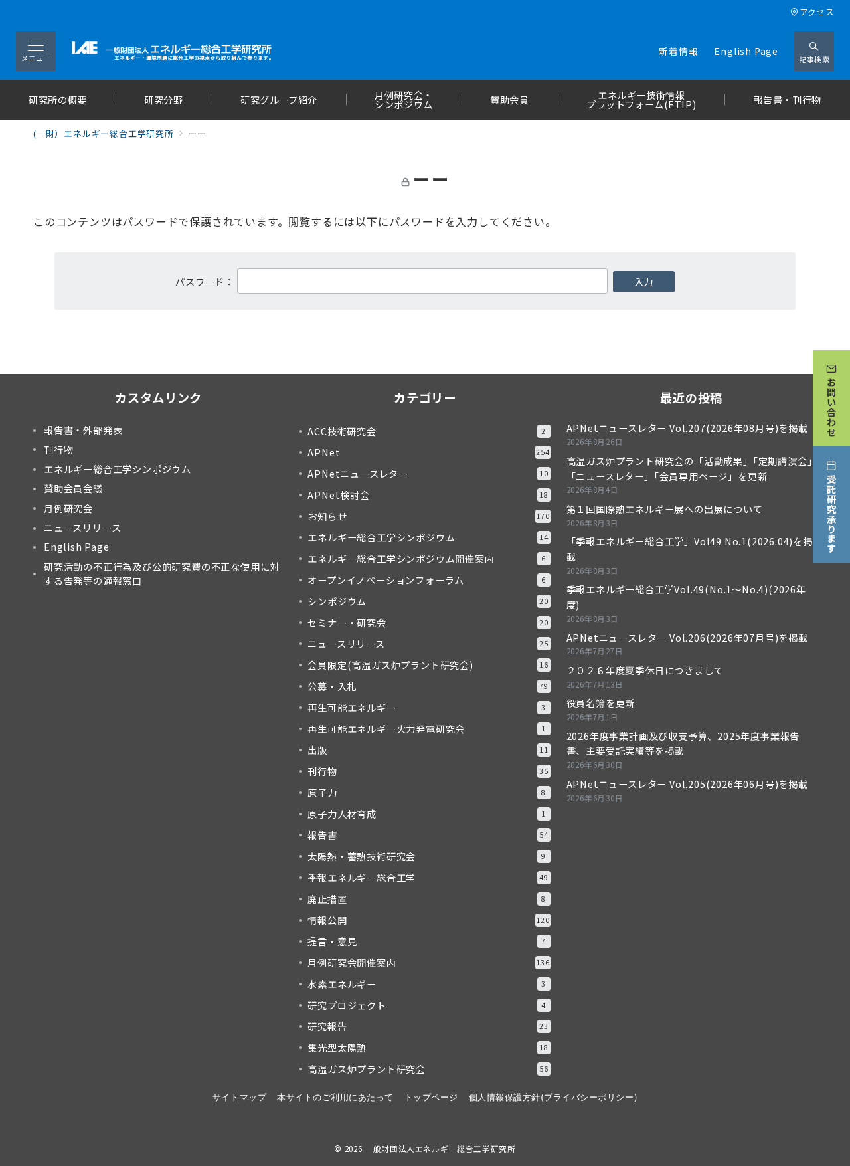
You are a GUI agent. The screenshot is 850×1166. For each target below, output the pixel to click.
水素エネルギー (426, 984)
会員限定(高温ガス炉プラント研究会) (427, 665)
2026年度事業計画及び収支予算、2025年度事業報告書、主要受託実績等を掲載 (683, 743)
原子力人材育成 (426, 814)
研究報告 (427, 1026)
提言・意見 (426, 941)
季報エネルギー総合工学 (427, 877)
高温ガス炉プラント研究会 (427, 1069)
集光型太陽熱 (427, 1047)
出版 (427, 750)
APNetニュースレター (427, 473)
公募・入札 (427, 686)
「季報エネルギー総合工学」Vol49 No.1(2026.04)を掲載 (689, 549)
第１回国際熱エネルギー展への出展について (664, 509)
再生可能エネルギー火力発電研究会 (426, 728)
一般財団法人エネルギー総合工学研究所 (440, 1148)
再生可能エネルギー (426, 707)
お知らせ (428, 516)
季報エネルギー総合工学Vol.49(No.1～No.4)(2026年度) (686, 597)
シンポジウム (427, 601)
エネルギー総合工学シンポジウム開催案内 (426, 558)
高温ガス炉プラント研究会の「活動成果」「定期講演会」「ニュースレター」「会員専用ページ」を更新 (689, 468)
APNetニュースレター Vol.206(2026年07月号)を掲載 (687, 637)
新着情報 (678, 51)
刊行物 (427, 771)
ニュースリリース (427, 643)
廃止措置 (426, 899)
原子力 (426, 792)
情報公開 (428, 920)
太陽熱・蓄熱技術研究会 (426, 856)
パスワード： (206, 281)
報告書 (427, 835)
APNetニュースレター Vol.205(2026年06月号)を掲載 (687, 784)
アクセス (817, 11)
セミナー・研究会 (427, 622)
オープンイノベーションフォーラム (426, 580)
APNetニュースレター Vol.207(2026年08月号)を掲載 (687, 428)
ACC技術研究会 (426, 431)
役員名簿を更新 (601, 703)
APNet (428, 452)
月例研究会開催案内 (428, 962)
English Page (746, 51)
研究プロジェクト (426, 1005)
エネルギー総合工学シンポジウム (427, 537)
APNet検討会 (427, 495)
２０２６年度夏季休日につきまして (645, 670)
